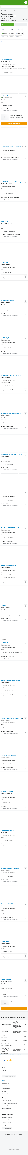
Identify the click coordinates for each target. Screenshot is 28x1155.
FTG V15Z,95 (4, 95)
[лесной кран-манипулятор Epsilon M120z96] (14, 969)
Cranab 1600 (4, 262)
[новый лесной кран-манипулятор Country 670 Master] (14, 49)
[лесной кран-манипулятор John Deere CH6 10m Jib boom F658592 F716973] (14, 481)
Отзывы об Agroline (6, 1108)
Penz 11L (3, 605)
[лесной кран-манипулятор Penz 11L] (14, 595)
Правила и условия (6, 1100)
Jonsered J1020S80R (7, 791)
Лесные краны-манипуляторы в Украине (10, 1054)
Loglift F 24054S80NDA (7, 830)
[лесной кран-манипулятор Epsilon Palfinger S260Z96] (14, 555)
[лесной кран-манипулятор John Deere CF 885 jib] (14, 290)
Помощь (4, 1070)
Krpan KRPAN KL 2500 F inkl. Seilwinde (12, 146)
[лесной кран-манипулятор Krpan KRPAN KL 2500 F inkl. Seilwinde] (14, 136)
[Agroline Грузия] (9, 2)
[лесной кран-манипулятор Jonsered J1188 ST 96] (14, 893)
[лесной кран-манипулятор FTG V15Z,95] (14, 85)
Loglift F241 (4, 642)
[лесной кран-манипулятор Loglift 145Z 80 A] (14, 931)
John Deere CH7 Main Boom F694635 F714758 (14, 454)
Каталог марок (5, 1111)
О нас (3, 1067)
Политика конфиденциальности (9, 1103)
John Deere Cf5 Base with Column (11, 868)
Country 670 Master (6, 59)
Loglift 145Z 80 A (6, 941)
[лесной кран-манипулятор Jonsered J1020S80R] (14, 781)
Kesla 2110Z (4, 221)
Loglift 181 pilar (5, 338)
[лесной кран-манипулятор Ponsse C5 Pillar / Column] (14, 745)
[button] (26, 2)
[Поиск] (25, 7)
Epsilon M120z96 (6, 979)
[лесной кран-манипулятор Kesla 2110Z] (14, 211)
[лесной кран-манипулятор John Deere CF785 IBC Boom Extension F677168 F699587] (14, 517)
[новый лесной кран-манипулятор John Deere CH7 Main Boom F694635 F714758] (14, 444)
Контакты (4, 1072)
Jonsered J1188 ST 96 (7, 904)
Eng (3, 1080)
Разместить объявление (14, 123)
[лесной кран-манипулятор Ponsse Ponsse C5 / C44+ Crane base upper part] (14, 708)
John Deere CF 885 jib (7, 300)
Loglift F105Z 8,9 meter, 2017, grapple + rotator (14, 182)
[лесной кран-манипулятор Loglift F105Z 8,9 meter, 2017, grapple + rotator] (14, 171)
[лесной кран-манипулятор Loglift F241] (14, 632)
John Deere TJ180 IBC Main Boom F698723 (13, 413)
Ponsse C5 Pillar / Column (8, 755)
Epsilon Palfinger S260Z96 (8, 565)
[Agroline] (2, 11)
